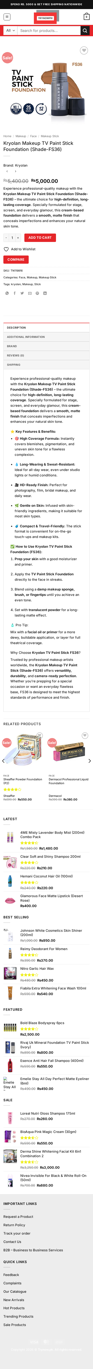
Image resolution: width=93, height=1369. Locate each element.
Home (7, 136)
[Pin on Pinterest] (37, 293)
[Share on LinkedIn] (45, 293)
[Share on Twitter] (22, 293)
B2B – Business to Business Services (33, 1250)
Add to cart (40, 237)
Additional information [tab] (26, 337)
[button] (7, 17)
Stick (37, 284)
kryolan (16, 284)
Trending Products (18, 1316)
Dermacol (55, 796)
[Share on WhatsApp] (7, 293)
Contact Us (12, 1242)
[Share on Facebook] (14, 293)
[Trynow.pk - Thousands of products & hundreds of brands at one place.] (46, 17)
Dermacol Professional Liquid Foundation (68, 781)
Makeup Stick (50, 136)
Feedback (11, 1275)
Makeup (21, 136)
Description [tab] (16, 327)
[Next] (89, 770)
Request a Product (18, 1217)
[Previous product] (15, 171)
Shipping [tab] (13, 364)
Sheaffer (9, 796)
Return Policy (14, 1225)
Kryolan (21, 165)
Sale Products (14, 1325)
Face (33, 136)
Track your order (16, 1233)
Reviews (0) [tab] (15, 355)
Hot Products (14, 1308)
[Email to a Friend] (29, 293)
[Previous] (3, 770)
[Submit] (85, 30)
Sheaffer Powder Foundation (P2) (22, 781)
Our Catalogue (14, 1292)
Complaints (12, 1283)
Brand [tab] (12, 346)
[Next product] (7, 171)
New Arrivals (13, 1300)
